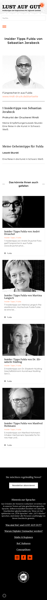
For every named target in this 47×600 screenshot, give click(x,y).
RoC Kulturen (23, 543)
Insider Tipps (9, 238)
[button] (4, 595)
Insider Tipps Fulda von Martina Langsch (23, 296)
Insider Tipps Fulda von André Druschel (22, 232)
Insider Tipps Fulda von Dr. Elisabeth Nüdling (22, 360)
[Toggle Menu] (4, 26)
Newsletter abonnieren (23, 485)
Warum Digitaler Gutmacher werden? (23, 531)
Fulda (18, 238)
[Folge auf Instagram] (17, 557)
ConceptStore (23, 549)
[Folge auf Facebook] (23, 557)
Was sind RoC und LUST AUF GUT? (24, 525)
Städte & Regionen (23, 537)
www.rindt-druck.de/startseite (20, 96)
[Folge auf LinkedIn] (29, 557)
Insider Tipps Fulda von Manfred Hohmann (23, 424)
